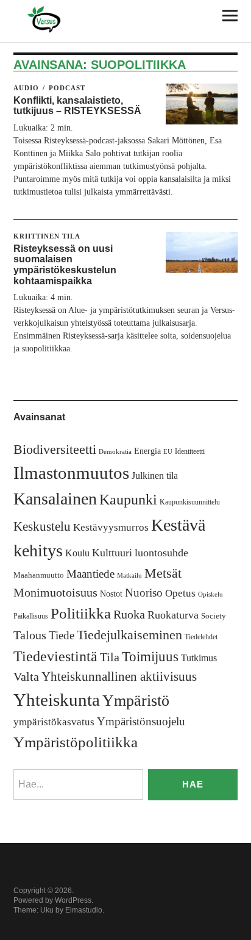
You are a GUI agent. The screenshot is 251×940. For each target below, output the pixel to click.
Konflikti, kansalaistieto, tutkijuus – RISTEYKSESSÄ (77, 106)
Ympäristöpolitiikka (75, 742)
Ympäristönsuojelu (141, 721)
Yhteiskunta (56, 699)
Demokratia (115, 451)
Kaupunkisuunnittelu (190, 502)
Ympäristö (135, 700)
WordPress (73, 900)
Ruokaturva (173, 615)
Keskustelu (42, 526)
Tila (109, 657)
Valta (26, 676)
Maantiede (90, 573)
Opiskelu (210, 594)
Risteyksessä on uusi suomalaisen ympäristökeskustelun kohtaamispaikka (64, 264)
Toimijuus (150, 656)
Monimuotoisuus (55, 592)
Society (213, 615)
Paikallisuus (30, 616)
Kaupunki (128, 500)
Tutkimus (199, 658)
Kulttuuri (112, 553)
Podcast (67, 87)
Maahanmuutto (38, 574)
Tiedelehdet (201, 637)
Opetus (180, 593)
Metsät (163, 573)
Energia (147, 451)
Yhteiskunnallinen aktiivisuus (119, 676)
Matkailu (129, 575)
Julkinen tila (155, 475)
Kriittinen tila (46, 236)
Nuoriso (144, 592)
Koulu (77, 553)
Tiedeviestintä (55, 656)
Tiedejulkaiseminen (129, 635)
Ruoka (129, 614)
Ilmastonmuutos (71, 473)
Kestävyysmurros (111, 527)
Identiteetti (190, 451)
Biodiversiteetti (54, 449)
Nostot (111, 593)
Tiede (61, 635)
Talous (29, 635)
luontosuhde (161, 553)
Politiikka (81, 613)
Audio (26, 87)
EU (167, 451)
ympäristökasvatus (53, 722)
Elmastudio (83, 910)
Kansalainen (55, 498)
